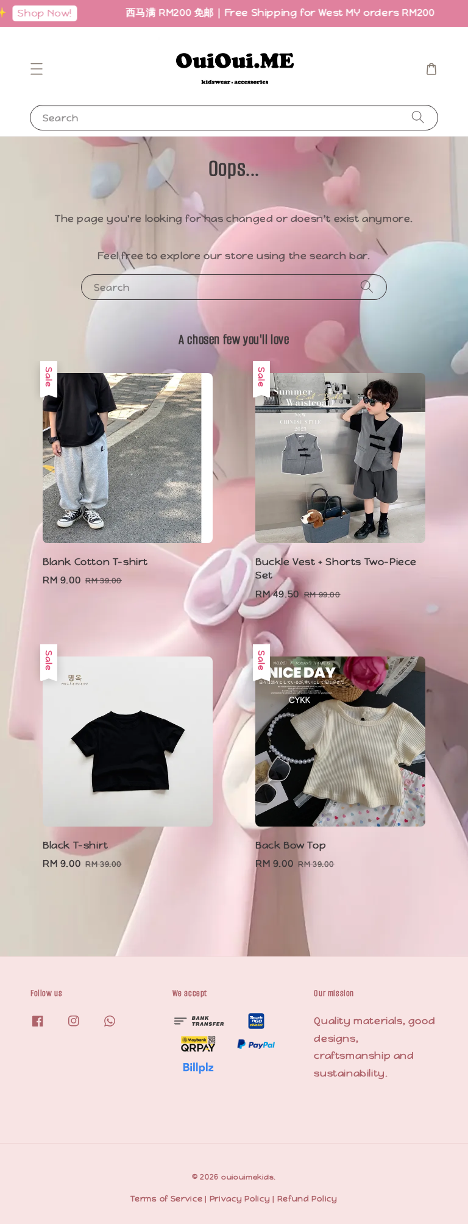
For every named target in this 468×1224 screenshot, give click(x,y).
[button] (36, 68)
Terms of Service (166, 1199)
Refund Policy (307, 1199)
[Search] (418, 117)
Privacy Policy (240, 1199)
